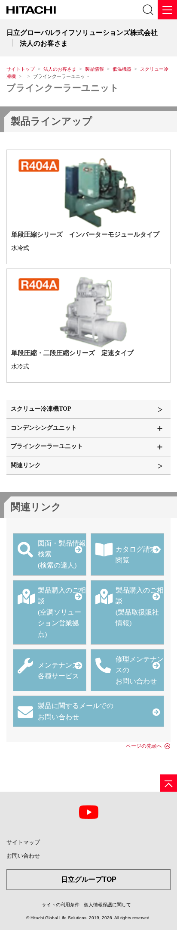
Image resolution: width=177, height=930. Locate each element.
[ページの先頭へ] (168, 783)
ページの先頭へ (144, 746)
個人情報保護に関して (107, 904)
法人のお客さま (59, 69)
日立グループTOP (88, 879)
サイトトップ (20, 69)
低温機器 (122, 69)
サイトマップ (23, 842)
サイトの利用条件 (60, 904)
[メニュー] (167, 9)
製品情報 (94, 69)
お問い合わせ (23, 855)
